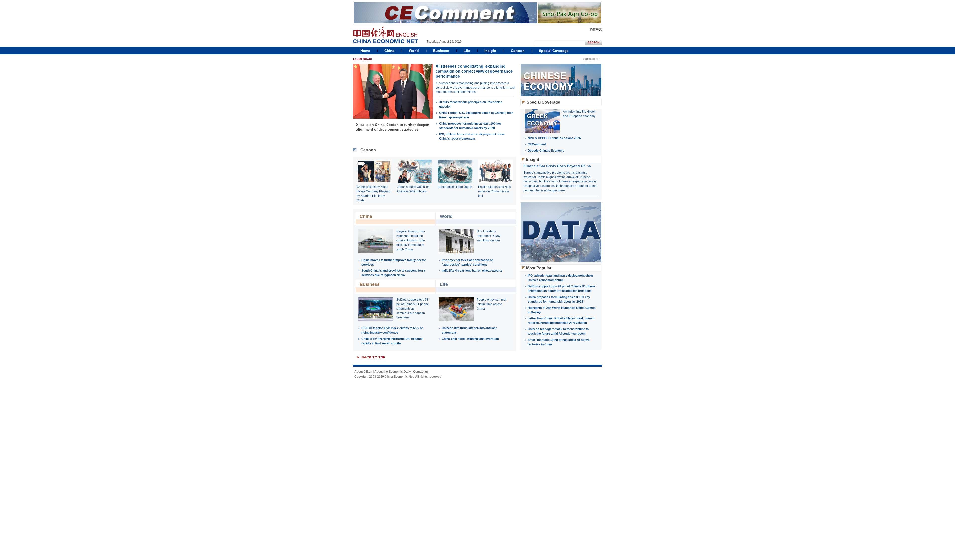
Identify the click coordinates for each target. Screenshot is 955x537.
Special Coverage (554, 51)
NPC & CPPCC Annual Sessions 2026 (554, 138)
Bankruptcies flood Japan (455, 187)
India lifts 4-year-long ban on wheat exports (472, 270)
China (389, 51)
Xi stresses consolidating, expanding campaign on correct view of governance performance (474, 71)
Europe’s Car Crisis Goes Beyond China (557, 166)
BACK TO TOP (373, 357)
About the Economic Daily (392, 371)
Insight (490, 51)
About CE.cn (363, 371)
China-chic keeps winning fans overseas (470, 339)
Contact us (421, 371)
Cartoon (518, 51)
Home (365, 51)
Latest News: (362, 59)
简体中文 (596, 29)
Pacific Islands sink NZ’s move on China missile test (494, 191)
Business (441, 51)
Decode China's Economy (546, 150)
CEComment (537, 144)
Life (467, 51)
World (414, 51)
